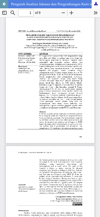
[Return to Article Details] (4, 4)
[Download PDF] (96, 4)
